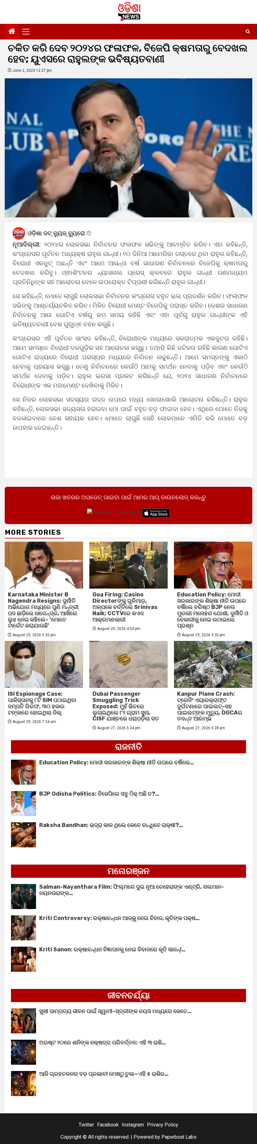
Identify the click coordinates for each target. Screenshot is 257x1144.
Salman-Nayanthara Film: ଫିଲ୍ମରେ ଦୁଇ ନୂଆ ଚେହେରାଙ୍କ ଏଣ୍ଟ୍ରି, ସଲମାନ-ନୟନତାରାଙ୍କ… (131, 890)
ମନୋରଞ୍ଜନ (128, 871)
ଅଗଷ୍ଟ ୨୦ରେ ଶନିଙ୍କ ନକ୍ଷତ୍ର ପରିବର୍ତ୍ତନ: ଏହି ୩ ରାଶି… (102, 1042)
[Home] (11, 32)
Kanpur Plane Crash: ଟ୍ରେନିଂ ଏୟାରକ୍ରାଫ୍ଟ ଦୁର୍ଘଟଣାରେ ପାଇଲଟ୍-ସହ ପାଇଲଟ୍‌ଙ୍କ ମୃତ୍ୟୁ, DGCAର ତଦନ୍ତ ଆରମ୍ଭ (209, 706)
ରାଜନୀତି (128, 746)
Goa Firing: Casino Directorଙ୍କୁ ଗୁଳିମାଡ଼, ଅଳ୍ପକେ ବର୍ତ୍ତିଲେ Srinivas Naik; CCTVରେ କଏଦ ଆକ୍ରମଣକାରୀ (125, 607)
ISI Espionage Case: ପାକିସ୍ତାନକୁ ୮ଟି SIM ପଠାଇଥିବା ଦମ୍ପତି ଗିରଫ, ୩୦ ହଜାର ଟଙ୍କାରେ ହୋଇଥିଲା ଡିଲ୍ (42, 703)
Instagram (133, 1125)
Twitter (86, 1125)
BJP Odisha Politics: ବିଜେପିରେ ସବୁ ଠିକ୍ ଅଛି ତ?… (99, 793)
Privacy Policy (162, 1125)
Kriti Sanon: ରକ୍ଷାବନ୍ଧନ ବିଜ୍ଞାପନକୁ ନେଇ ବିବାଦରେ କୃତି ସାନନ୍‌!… (112, 949)
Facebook (108, 1125)
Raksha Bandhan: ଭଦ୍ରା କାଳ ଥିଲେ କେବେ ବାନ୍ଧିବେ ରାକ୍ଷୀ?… (111, 825)
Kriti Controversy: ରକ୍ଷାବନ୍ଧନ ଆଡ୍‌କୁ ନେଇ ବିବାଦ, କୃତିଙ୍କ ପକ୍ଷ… (119, 918)
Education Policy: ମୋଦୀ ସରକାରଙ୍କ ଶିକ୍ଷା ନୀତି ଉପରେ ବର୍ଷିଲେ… (116, 762)
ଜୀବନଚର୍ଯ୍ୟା (129, 995)
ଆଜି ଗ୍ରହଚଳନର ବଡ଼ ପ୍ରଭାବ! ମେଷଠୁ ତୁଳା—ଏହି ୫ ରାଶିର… (104, 1073)
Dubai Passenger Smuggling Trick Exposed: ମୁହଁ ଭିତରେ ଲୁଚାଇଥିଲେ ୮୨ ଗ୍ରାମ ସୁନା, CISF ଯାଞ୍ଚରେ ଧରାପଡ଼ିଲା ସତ (125, 706)
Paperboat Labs (179, 1137)
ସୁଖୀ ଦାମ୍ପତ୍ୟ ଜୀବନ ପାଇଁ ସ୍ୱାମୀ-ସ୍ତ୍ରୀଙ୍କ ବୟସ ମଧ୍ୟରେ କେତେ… (115, 1011)
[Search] (248, 32)
